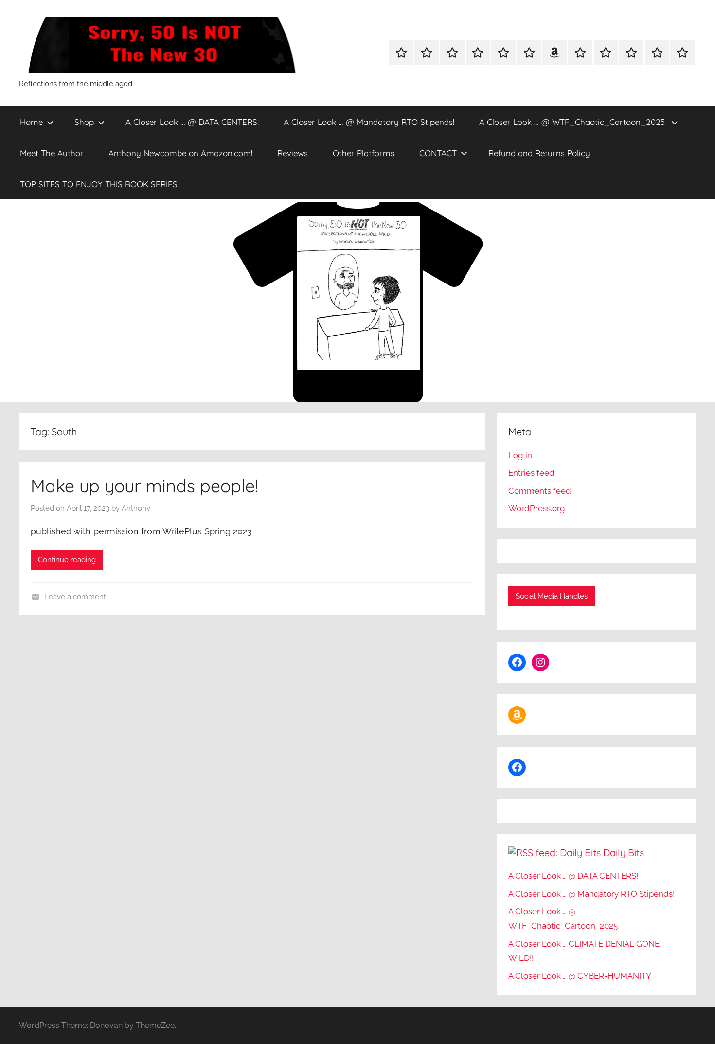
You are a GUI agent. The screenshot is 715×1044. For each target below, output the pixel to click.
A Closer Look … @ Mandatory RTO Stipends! (369, 122)
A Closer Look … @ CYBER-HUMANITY (579, 976)
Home (31, 122)
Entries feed (531, 473)
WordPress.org (536, 508)
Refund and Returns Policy (539, 153)
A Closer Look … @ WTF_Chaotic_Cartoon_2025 (573, 122)
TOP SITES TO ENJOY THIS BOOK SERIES (99, 184)
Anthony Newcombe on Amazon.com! (180, 153)
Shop (84, 122)
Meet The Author (52, 153)
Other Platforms (363, 153)
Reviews (292, 153)
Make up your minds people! (144, 485)
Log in (520, 455)
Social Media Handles (552, 596)
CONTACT (438, 153)
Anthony (136, 508)
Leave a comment (75, 596)
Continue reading (67, 559)
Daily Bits (623, 853)
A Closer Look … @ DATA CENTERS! (192, 122)
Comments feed (539, 490)
